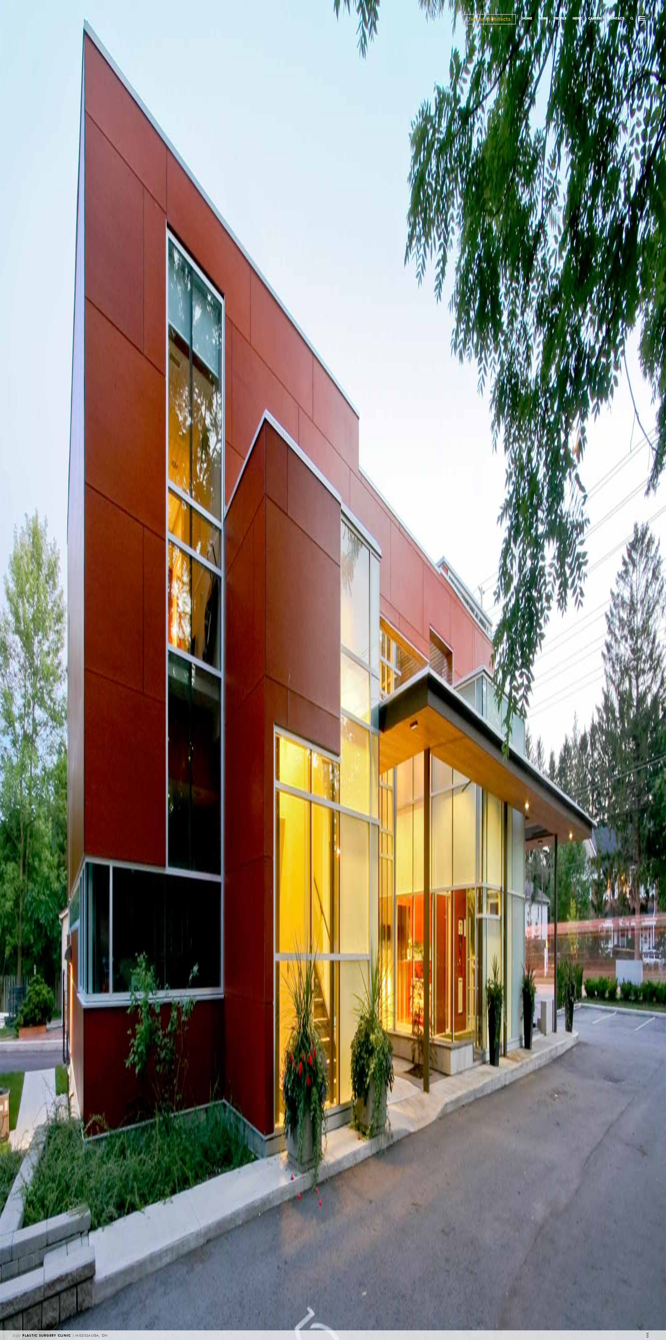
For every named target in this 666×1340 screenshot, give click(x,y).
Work (543, 18)
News (577, 18)
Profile (560, 18)
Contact (616, 18)
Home (527, 18)
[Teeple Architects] (489, 19)
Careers (595, 18)
